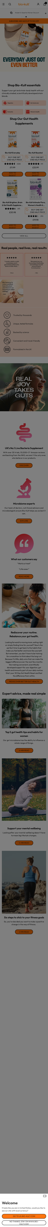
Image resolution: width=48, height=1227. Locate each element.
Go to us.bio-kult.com (24, 1216)
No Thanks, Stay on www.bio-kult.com (24, 1222)
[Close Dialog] (44, 1196)
